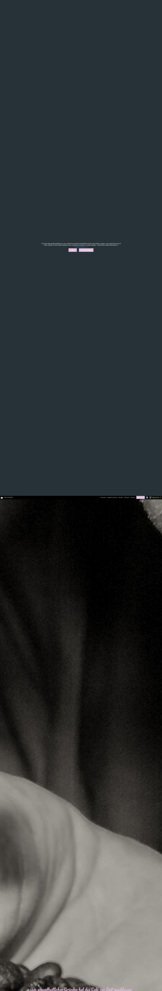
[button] (157, 497)
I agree (73, 250)
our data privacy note (81, 246)
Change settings (86, 250)
